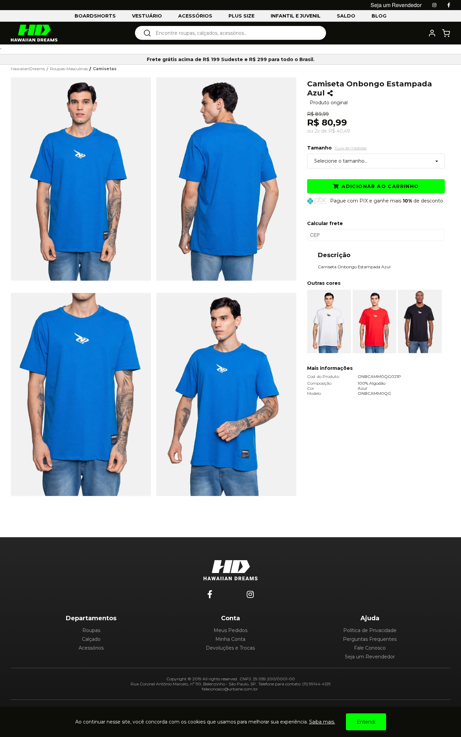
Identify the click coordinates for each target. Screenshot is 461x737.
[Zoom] (83, 178)
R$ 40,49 (339, 131)
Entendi (366, 722)
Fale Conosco (370, 648)
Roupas (91, 630)
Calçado (91, 639)
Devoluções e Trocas (230, 648)
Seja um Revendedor (370, 657)
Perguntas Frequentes (370, 639)
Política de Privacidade (370, 630)
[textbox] (235, 33)
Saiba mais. (322, 722)
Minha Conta (230, 639)
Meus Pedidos (230, 630)
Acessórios (91, 648)
